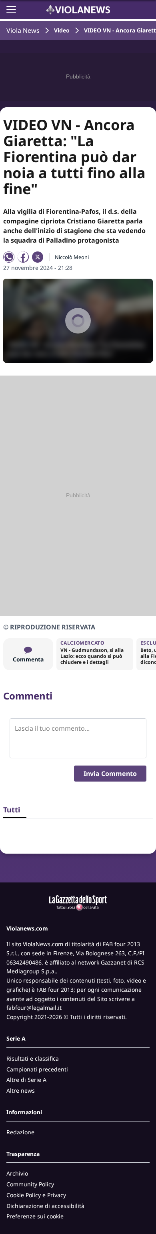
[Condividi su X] (37, 257)
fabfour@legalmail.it (34, 1007)
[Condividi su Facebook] (23, 257)
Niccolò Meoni (72, 257)
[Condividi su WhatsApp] (8, 257)
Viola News (23, 30)
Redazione (20, 1132)
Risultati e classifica (32, 1058)
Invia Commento (110, 773)
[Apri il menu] (11, 9)
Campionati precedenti (37, 1069)
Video (62, 30)
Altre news (20, 1090)
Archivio (17, 1173)
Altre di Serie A (26, 1079)
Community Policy (30, 1184)
